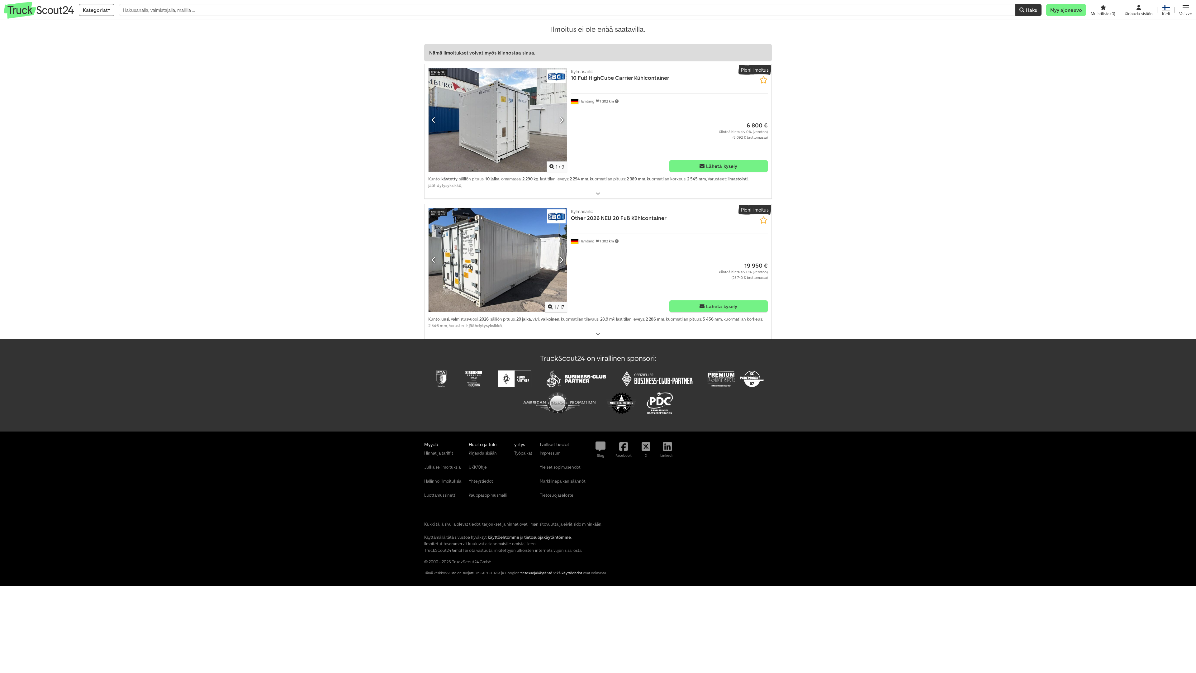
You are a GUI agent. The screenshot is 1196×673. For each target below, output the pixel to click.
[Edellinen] (433, 120)
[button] (1185, 10)
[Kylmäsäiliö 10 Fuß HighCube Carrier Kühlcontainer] (498, 120)
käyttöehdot (572, 572)
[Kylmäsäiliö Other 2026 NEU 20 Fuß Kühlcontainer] (498, 260)
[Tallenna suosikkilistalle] (763, 80)
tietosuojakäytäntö (536, 572)
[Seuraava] (561, 120)
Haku (1030, 10)
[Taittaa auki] (598, 193)
